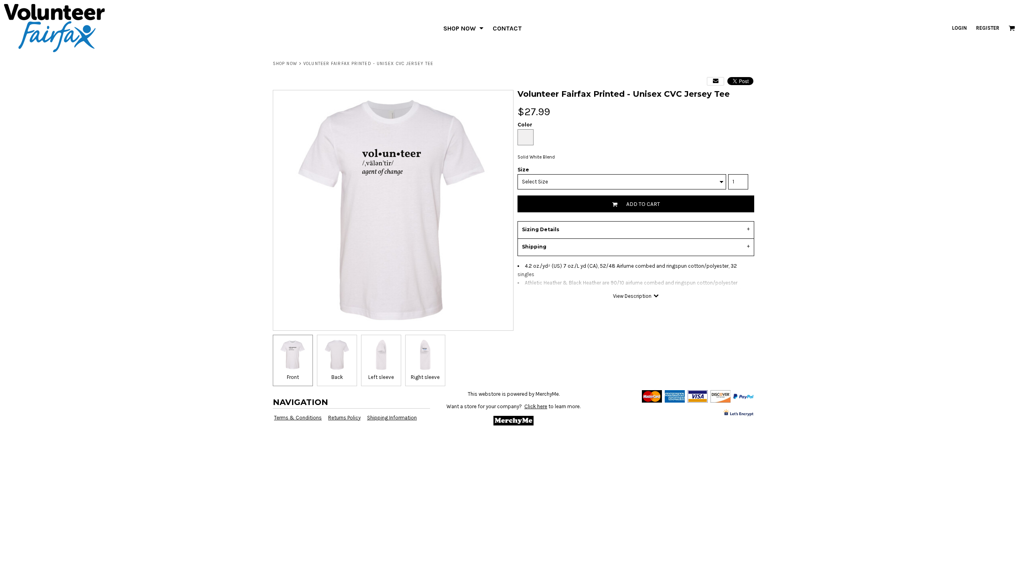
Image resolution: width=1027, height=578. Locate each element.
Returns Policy (344, 418)
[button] (464, 28)
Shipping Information (392, 418)
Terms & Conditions (298, 418)
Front (293, 377)
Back (337, 377)
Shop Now (285, 63)
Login (959, 28)
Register (987, 28)
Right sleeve (425, 377)
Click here (535, 406)
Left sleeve (381, 377)
